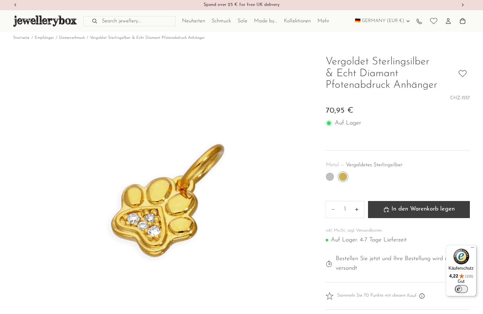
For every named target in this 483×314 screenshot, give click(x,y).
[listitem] (323, 21)
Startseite (21, 38)
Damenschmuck (72, 38)
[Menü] (472, 249)
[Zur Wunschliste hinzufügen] (462, 73)
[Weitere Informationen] (422, 296)
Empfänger (44, 38)
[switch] (461, 289)
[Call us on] (419, 21)
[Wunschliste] (433, 21)
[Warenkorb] (462, 21)
